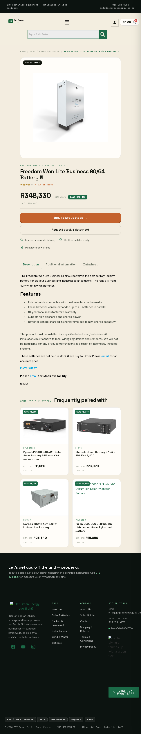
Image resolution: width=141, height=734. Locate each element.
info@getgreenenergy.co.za (117, 7)
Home (23, 51)
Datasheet (90, 264)
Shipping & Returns (86, 629)
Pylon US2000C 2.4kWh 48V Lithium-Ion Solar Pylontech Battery (94, 527)
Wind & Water (60, 637)
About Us (85, 609)
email (33, 376)
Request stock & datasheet (70, 229)
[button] (67, 23)
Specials (57, 642)
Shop (32, 51)
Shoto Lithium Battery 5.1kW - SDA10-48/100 (95, 453)
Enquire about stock (70, 218)
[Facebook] (13, 646)
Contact (85, 621)
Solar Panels (59, 631)
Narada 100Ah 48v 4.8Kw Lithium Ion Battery (40, 525)
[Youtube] (23, 646)
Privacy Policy (88, 646)
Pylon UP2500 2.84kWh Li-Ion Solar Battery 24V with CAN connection (42, 455)
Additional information (61, 264)
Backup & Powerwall (58, 623)
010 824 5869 (120, 4)
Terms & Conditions (86, 638)
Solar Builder (88, 615)
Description (31, 264)
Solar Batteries (49, 51)
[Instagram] (33, 646)
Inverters (57, 609)
